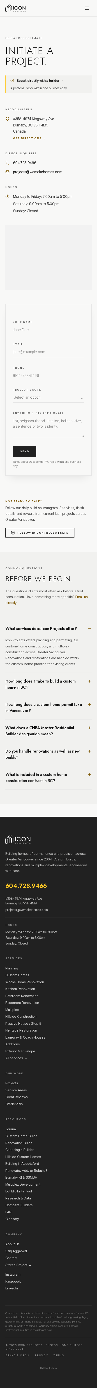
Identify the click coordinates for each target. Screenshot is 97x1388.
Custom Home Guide (21, 1136)
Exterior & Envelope (20, 1051)
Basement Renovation (22, 1002)
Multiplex (12, 1010)
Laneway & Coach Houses (25, 1037)
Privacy (41, 1355)
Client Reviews (16, 1097)
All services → (16, 1058)
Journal (10, 1129)
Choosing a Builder (19, 1150)
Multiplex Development (22, 1184)
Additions (12, 1044)
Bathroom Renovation (21, 996)
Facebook (13, 1281)
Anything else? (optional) (38, 413)
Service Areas (16, 1090)
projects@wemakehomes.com (37, 172)
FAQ (8, 1212)
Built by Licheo (48, 1368)
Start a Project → (18, 1265)
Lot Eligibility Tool (18, 1191)
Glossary (12, 1219)
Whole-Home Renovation (24, 982)
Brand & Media (17, 1355)
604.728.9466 (24, 162)
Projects (11, 1083)
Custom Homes (17, 975)
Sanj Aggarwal (16, 1251)
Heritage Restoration (21, 1030)
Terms (58, 1355)
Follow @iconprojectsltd (43, 532)
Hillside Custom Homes (23, 1157)
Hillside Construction (21, 1016)
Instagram (13, 1274)
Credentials (14, 1104)
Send (24, 451)
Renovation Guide (18, 1143)
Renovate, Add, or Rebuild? (26, 1170)
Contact (11, 1258)
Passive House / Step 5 (23, 1023)
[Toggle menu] (87, 8)
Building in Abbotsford (22, 1163)
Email (18, 344)
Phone (18, 367)
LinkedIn (11, 1288)
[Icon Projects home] (15, 8)
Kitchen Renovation (20, 989)
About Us (12, 1244)
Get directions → (29, 138)
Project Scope (27, 389)
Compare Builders (19, 1205)
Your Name (23, 322)
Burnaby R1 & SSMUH (21, 1177)
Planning (11, 968)
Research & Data (18, 1198)
